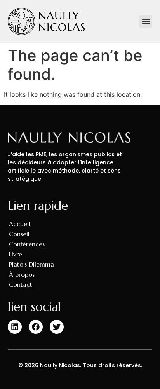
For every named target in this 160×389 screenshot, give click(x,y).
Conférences (27, 244)
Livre (15, 254)
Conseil (19, 234)
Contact (20, 284)
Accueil (19, 224)
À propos (22, 274)
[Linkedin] (15, 327)
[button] (145, 21)
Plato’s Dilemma (31, 264)
